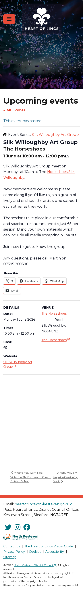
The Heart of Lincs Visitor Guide (48, 546)
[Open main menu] (9, 19)
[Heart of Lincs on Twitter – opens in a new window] (8, 527)
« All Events (14, 110)
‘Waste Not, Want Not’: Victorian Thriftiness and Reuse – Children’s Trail (30, 477)
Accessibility (54, 552)
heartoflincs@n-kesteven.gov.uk (43, 504)
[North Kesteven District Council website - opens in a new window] (20, 536)
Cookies (35, 552)
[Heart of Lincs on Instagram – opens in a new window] (17, 527)
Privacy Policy (14, 552)
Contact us (11, 546)
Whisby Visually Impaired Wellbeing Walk (65, 477)
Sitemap (9, 557)
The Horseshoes (54, 314)
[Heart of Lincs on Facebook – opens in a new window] (27, 527)
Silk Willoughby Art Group (17, 364)
